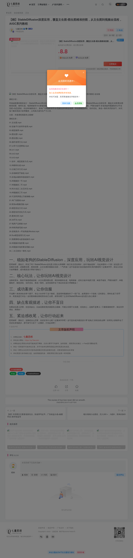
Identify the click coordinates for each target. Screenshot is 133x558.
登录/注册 (66, 103)
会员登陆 (78, 103)
